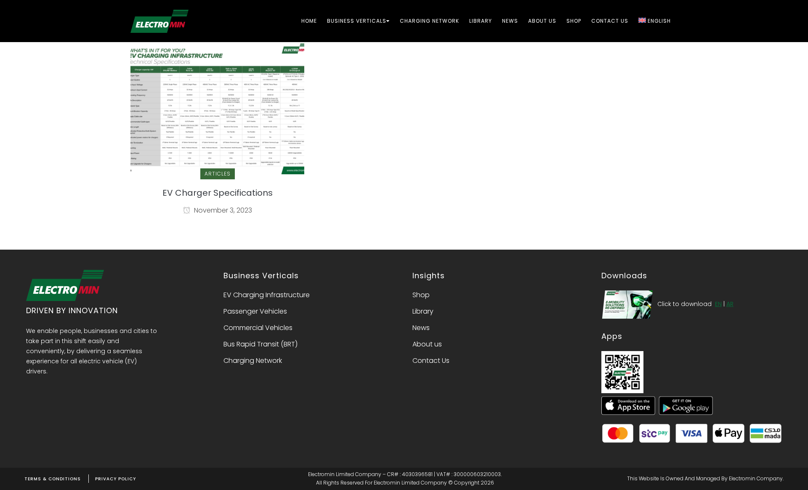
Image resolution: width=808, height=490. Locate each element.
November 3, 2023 (222, 210)
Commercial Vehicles (257, 328)
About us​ (427, 344)
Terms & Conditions (52, 479)
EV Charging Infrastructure (266, 295)
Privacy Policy (115, 479)
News (421, 328)
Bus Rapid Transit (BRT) (260, 344)
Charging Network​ (252, 360)
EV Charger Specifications (217, 193)
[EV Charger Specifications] (217, 107)
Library (422, 311)
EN (718, 304)
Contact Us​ (430, 360)
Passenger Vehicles (255, 311)
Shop (421, 295)
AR (730, 304)
